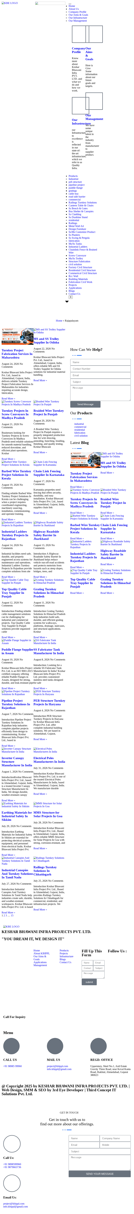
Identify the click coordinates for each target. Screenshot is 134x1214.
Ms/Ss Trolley (76, 258)
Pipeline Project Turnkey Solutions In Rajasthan (16, 704)
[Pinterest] (74, 343)
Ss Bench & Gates (78, 208)
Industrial (73, 179)
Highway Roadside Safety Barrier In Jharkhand (46, 535)
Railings (73, 223)
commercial (75, 199)
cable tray (74, 193)
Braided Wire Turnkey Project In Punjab (49, 412)
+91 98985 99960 (12, 1066)
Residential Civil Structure (82, 270)
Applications (75, 288)
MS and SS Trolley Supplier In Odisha (46, 340)
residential (74, 220)
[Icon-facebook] (110, 334)
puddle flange (76, 187)
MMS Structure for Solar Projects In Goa (48, 814)
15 (12, 915)
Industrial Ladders (78, 246)
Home (72, 6)
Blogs (72, 290)
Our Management (78, 20)
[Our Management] (94, 101)
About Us (74, 9)
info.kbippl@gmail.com (59, 1069)
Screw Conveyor (77, 255)
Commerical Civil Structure (83, 273)
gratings (73, 190)
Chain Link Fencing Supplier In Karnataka (49, 473)
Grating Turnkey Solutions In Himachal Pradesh (49, 592)
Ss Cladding (75, 214)
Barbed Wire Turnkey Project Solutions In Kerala (16, 474)
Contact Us (74, 293)
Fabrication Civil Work (80, 282)
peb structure (75, 181)
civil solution (75, 264)
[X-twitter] (74, 334)
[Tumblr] (92, 334)
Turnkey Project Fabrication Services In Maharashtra (17, 354)
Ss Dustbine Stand (78, 217)
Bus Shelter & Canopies (81, 211)
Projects (73, 285)
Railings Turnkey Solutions (83, 202)
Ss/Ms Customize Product (82, 232)
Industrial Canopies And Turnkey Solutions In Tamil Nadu (17, 873)
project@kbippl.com (57, 1066)
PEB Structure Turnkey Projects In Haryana (49, 702)
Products (73, 176)
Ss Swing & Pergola (79, 237)
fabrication (74, 240)
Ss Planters (74, 235)
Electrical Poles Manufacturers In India (49, 759)
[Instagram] (101, 334)
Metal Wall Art (76, 226)
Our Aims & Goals (78, 14)
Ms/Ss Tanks (75, 243)
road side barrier (77, 196)
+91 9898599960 (12, 1023)
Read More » (8, 398)
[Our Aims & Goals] (94, 34)
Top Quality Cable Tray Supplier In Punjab (14, 592)
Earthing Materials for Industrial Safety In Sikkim (17, 816)
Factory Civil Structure (80, 267)
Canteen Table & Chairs (81, 205)
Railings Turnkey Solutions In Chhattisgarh (45, 870)
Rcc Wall (73, 276)
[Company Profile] (80, 34)
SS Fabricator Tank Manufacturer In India (49, 651)
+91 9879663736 (12, 1167)
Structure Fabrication (79, 261)
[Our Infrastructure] (80, 105)
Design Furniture (77, 229)
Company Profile (77, 11)
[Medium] (118, 334)
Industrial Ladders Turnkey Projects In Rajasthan (15, 535)
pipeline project (76, 184)
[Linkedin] (83, 334)
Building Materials (78, 279)
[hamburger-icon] (70, 3)
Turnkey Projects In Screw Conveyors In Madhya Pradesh (15, 414)
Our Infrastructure (78, 17)
